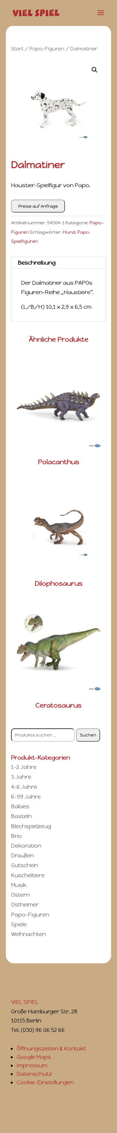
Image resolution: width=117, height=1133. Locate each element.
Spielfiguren (24, 241)
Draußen (22, 855)
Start (17, 49)
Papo (83, 232)
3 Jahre (21, 776)
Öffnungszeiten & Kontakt (51, 1048)
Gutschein (24, 865)
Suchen (88, 735)
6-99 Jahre (26, 796)
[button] (94, 70)
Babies (20, 806)
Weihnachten (28, 934)
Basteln (21, 816)
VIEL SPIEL (24, 1002)
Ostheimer (25, 904)
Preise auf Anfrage (38, 206)
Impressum (32, 1065)
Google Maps (34, 1057)
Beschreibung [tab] (37, 262)
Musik (18, 885)
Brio (16, 836)
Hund (69, 232)
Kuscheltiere (28, 875)
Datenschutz (34, 1073)
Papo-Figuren (47, 49)
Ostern (20, 894)
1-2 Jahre (23, 767)
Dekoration (26, 845)
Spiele (19, 924)
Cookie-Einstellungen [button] (45, 1082)
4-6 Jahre (24, 786)
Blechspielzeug (31, 826)
